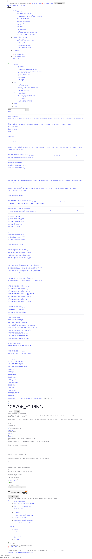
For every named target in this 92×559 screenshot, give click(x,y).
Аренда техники (20, 5)
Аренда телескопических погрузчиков (27, 32)
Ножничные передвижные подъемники (24, 522)
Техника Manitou (21, 26)
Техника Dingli (20, 23)
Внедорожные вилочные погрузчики (26, 15)
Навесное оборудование (23, 21)
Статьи (15, 531)
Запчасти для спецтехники (20, 37)
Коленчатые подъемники (23, 19)
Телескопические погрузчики (24, 13)
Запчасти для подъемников (24, 47)
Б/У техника (17, 539)
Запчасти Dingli (21, 42)
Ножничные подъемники (23, 18)
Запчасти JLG (20, 44)
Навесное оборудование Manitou (25, 40)
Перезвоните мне (13, 496)
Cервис (15, 48)
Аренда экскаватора (22, 36)
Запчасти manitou (21, 39)
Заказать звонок (59, 3)
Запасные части (18, 536)
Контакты (15, 52)
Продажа (15, 10)
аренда (17, 411)
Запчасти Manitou (38, 398)
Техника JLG (20, 24)
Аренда (14, 27)
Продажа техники (11, 5)
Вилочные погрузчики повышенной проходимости (30, 16)
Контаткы (16, 529)
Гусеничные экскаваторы (20, 519)
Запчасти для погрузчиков (24, 45)
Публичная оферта (12, 552)
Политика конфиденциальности (26, 552)
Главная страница (12, 398)
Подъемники (20, 11)
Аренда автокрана (21, 29)
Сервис (16, 537)
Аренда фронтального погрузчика (26, 34)
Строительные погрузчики (20, 517)
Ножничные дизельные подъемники (23, 520)
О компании (16, 50)
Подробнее (10, 427)
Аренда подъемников (22, 31)
